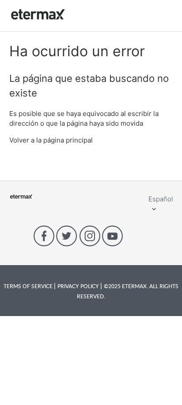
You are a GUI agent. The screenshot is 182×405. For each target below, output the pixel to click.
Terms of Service (29, 285)
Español (160, 199)
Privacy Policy (78, 285)
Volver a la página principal (51, 140)
